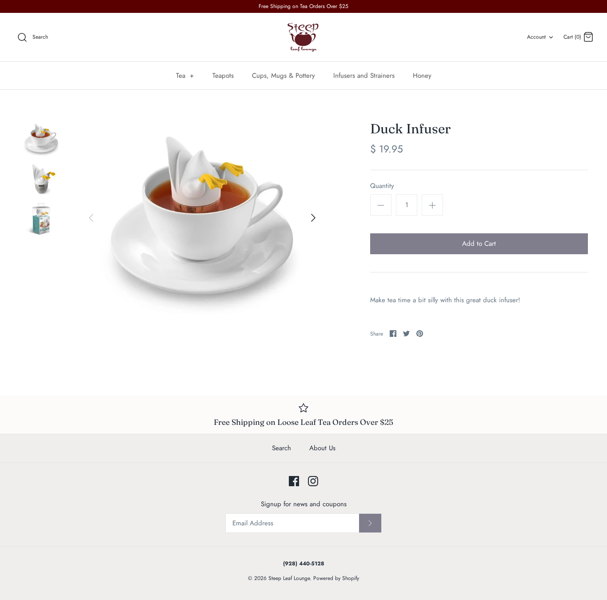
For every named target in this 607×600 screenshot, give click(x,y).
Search (281, 448)
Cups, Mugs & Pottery (283, 75)
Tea (185, 75)
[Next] (313, 218)
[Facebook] (294, 481)
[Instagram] (313, 481)
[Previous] (91, 218)
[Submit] (370, 523)
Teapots (223, 75)
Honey (422, 75)
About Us (322, 448)
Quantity (382, 186)
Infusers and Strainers (364, 75)
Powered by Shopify (336, 578)
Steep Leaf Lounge (289, 578)
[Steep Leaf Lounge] (303, 37)
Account (536, 37)
